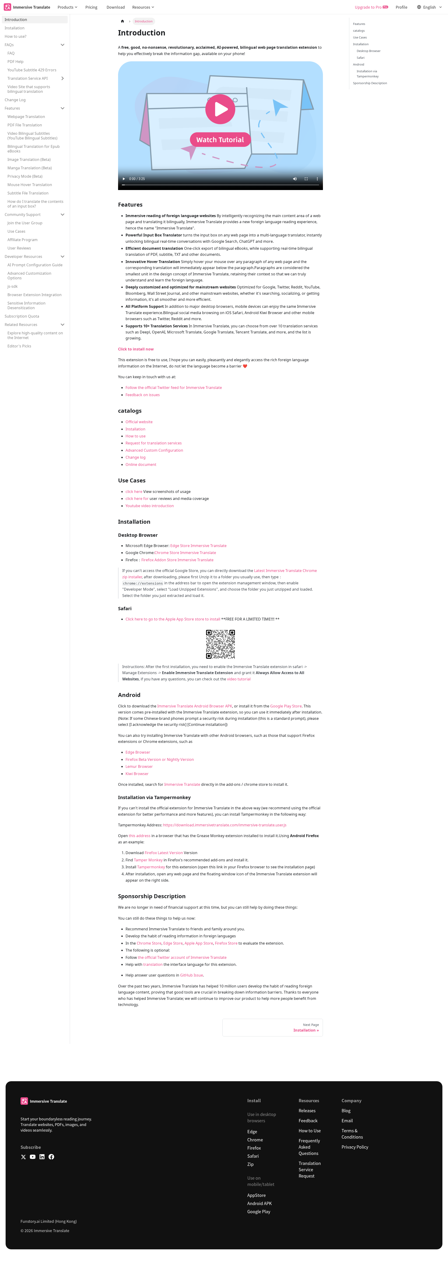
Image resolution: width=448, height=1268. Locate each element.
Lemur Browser (139, 766)
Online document (141, 464)
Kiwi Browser (137, 773)
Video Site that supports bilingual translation (28, 89)
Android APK (259, 1203)
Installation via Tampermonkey (368, 73)
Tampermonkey (151, 867)
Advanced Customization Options (29, 276)
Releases (307, 1110)
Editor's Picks (19, 346)
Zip (250, 1164)
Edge (252, 1131)
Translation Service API (27, 78)
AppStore (256, 1195)
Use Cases (16, 231)
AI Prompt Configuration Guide (35, 264)
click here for (137, 498)
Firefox (254, 1148)
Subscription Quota (22, 316)
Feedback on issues (143, 394)
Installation (14, 28)
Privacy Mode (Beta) (24, 176)
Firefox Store (226, 943)
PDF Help (15, 61)
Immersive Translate (182, 784)
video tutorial (239, 679)
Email (347, 1120)
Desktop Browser (369, 51)
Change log (136, 457)
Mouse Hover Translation (29, 184)
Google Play (258, 1211)
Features (359, 24)
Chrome (255, 1139)
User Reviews (19, 248)
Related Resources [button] (21, 324)
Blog (346, 1110)
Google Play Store (286, 706)
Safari (360, 58)
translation (153, 964)
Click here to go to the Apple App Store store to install (173, 619)
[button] (68, 7)
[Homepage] (122, 21)
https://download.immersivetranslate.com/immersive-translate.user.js (225, 825)
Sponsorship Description (370, 83)
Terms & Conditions (352, 1133)
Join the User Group (24, 222)
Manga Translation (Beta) (29, 167)
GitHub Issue (191, 975)
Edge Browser (138, 752)
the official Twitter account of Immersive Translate (182, 957)
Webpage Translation (26, 116)
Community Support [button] (23, 214)
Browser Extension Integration (34, 294)
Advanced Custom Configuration (154, 450)
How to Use (310, 1130)
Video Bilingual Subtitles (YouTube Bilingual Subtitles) (32, 136)
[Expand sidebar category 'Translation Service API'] (62, 78)
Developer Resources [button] (23, 256)
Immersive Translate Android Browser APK (194, 706)
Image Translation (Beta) (29, 159)
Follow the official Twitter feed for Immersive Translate (174, 387)
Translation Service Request (310, 1169)
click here (134, 491)
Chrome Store (149, 943)
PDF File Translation (24, 125)
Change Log (15, 99)
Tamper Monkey (148, 860)
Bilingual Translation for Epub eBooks (33, 149)
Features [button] (12, 108)
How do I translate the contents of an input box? (35, 204)
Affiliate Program (22, 239)
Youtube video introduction (150, 505)
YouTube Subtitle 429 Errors (31, 70)
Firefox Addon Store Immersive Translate (177, 559)
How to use (136, 436)
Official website (139, 421)
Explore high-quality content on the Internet (35, 335)
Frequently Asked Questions (309, 1146)
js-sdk (12, 286)
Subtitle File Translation (28, 193)
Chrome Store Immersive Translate (185, 552)
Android (358, 64)
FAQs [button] (9, 44)
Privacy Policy (355, 1147)
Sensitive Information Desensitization (26, 305)
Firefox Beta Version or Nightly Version (160, 759)
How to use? (15, 36)
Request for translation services (154, 443)
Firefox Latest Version (164, 852)
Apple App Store (199, 943)
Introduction (16, 19)
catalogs (359, 30)
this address (139, 835)
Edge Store (173, 943)
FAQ (11, 53)
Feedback (308, 1120)
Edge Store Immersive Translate (198, 545)
